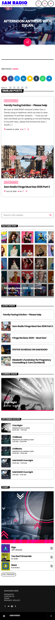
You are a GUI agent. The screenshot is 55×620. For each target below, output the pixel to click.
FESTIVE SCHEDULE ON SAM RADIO (30, 349)
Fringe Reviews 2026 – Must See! (23, 288)
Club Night (10, 402)
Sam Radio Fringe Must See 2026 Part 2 (27, 187)
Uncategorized (11, 101)
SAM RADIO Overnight (22, 460)
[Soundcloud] (8, 606)
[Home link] (14, 4)
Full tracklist (9, 574)
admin (15, 69)
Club (7, 398)
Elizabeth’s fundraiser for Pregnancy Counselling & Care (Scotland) (31, 361)
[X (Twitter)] (5, 606)
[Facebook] (15, 606)
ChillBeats (17, 437)
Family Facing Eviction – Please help (25, 105)
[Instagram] (12, 606)
